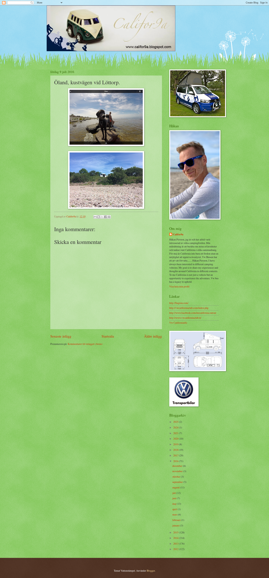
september (177, 482)
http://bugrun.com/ (178, 303)
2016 (176, 461)
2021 (176, 433)
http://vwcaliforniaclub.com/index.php (188, 308)
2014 (176, 538)
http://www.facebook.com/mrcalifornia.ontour (192, 313)
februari (176, 520)
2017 (176, 455)
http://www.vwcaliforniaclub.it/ (185, 317)
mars (175, 514)
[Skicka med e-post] (95, 217)
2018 (176, 449)
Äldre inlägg (153, 336)
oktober (176, 476)
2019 (176, 444)
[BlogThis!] (98, 217)
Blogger (151, 570)
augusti (176, 487)
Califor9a (178, 234)
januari (176, 525)
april (175, 509)
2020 (176, 438)
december (177, 466)
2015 (176, 532)
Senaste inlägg (60, 336)
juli (174, 493)
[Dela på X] (102, 217)
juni (174, 498)
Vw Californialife (178, 322)
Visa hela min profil (179, 286)
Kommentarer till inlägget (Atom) (85, 344)
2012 (176, 549)
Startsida (108, 336)
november (177, 471)
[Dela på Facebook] (105, 217)
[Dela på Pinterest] (109, 217)
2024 (176, 427)
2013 (176, 543)
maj (174, 503)
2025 (176, 421)
